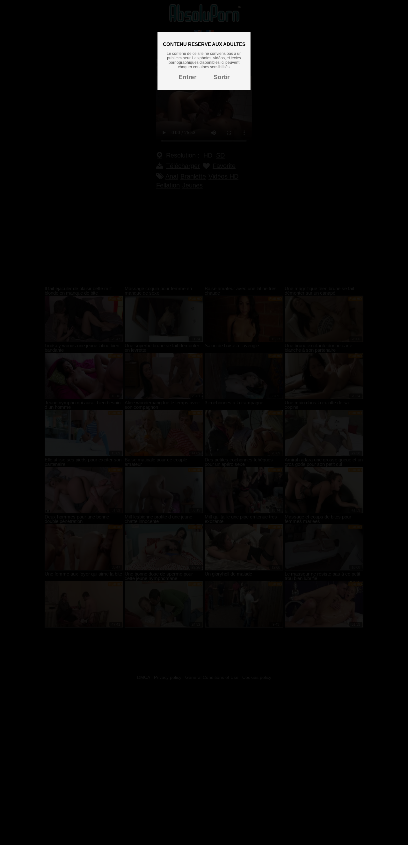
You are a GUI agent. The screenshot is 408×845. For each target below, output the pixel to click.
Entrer (187, 77)
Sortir (221, 77)
